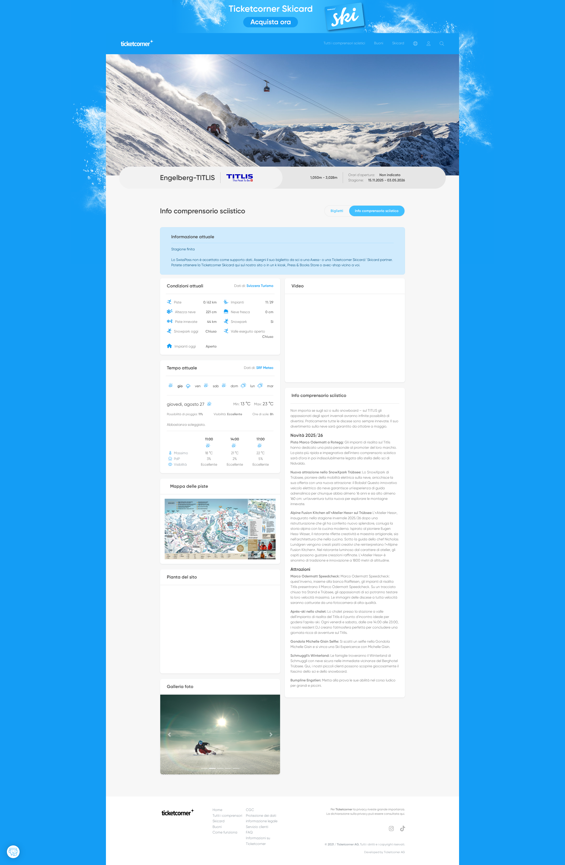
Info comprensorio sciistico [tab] (377, 211)
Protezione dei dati (261, 815)
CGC (250, 810)
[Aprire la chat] (13, 851)
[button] (169, 734)
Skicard (218, 821)
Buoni (217, 827)
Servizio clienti (257, 827)
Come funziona (225, 832)
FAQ (249, 832)
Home (217, 810)
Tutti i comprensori (227, 815)
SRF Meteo (264, 368)
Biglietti (337, 211)
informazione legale (261, 821)
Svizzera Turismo (260, 286)
